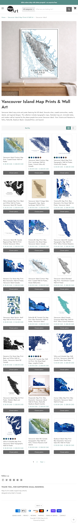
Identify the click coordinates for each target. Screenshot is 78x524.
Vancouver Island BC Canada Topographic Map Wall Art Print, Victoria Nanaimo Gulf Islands (37, 442)
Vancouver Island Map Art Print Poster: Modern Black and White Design (13, 400)
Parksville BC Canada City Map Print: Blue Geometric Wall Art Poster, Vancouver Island (38, 319)
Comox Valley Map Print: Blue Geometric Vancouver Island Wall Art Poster (63, 400)
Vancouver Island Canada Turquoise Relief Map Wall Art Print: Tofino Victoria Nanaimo (64, 319)
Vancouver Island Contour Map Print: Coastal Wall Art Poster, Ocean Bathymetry (38, 281)
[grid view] (68, 128)
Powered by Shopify (39, 520)
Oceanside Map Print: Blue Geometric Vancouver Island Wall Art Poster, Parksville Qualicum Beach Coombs (37, 401)
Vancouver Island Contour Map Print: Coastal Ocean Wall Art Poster (13, 159)
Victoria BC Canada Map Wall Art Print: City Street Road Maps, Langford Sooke (38, 361)
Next (42, 462)
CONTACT (63, 515)
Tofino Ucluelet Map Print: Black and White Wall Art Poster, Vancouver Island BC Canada (13, 203)
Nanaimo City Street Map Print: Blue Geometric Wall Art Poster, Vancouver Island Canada (13, 281)
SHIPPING (41, 515)
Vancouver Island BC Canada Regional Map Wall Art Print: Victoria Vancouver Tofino (12, 242)
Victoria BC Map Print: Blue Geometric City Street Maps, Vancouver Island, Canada (37, 242)
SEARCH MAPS (16, 515)
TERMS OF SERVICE (51, 515)
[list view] (73, 128)
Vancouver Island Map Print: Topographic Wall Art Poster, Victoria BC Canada (63, 162)
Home (3, 17)
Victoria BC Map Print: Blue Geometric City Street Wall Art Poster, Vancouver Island (64, 203)
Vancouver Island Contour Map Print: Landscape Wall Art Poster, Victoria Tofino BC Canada (38, 163)
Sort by (27, 128)
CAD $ (38, 506)
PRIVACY (25, 515)
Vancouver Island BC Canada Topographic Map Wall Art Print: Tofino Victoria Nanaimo (64, 242)
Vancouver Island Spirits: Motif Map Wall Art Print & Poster (13, 318)
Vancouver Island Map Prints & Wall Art (20, 17)
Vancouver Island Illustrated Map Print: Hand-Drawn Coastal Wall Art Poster (64, 281)
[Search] (69, 9)
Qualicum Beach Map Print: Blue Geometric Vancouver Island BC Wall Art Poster (63, 441)
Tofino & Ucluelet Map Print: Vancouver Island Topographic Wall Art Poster (13, 443)
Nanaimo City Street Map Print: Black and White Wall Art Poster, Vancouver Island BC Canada (13, 359)
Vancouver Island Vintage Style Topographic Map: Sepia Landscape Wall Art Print (38, 203)
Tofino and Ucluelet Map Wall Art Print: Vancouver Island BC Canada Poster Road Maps (64, 358)
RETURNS (33, 515)
